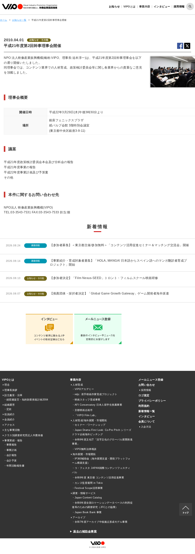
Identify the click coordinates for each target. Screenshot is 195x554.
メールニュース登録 (150, 379)
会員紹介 (9, 419)
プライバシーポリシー (152, 400)
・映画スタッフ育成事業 (86, 399)
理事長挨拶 (10, 390)
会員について (146, 421)
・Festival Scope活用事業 (87, 488)
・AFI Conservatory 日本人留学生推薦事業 (97, 404)
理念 (7, 384)
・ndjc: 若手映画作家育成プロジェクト (94, 394)
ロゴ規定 (143, 395)
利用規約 (143, 405)
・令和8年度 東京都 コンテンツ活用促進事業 (98, 477)
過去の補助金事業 (85, 531)
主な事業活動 (12, 430)
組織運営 (9, 404)
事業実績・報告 (13, 440)
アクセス (9, 424)
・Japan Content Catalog (87, 497)
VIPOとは (8, 379)
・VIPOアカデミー (83, 389)
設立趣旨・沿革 (13, 395)
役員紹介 (9, 414)
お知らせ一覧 (19, 20)
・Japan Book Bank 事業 (87, 512)
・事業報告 (10, 444)
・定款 (8, 409)
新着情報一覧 (146, 411)
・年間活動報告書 (14, 465)
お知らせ (114, 6)
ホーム (3, 20)
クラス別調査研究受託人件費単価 (23, 435)
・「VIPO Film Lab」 (84, 415)
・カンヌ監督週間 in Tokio (87, 482)
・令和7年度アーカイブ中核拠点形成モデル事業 (99, 521)
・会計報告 (10, 455)
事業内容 (75, 379)
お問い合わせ (146, 384)
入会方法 (146, 426)
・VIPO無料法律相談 (84, 449)
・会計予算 (10, 460)
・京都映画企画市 (82, 410)
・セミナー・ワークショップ (88, 424)
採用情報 (179, 6)
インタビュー (162, 6)
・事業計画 (10, 450)
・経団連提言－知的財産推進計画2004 (26, 399)
